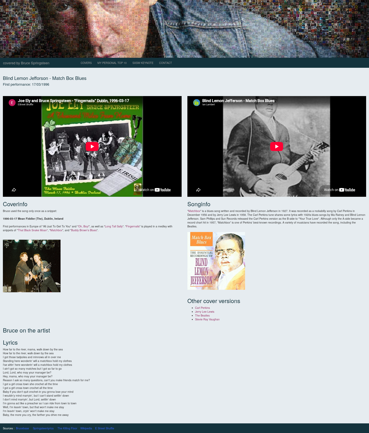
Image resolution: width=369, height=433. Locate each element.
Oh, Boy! (83, 226)
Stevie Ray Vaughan (207, 319)
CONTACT (165, 63)
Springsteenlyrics (43, 428)
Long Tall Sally (114, 226)
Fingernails (133, 226)
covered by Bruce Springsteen (26, 62)
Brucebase (22, 428)
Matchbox (56, 230)
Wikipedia (86, 428)
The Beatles (202, 315)
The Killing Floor (67, 428)
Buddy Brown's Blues (84, 230)
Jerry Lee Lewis (204, 311)
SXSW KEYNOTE (142, 63)
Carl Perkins (202, 308)
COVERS (86, 63)
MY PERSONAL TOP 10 (112, 63)
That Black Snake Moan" (33, 230)
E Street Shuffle (104, 428)
